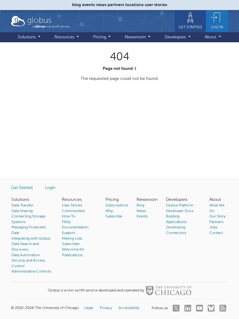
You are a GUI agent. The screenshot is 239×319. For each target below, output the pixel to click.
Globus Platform (179, 205)
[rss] (223, 308)
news (101, 5)
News (141, 211)
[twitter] (176, 308)
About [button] (211, 37)
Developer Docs (179, 211)
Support (68, 233)
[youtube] (199, 308)
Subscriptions (116, 205)
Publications (72, 255)
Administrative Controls (31, 271)
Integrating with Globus (30, 239)
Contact (216, 233)
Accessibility (129, 308)
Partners (216, 222)
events (88, 5)
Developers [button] (176, 37)
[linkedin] (188, 308)
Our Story (217, 216)
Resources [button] (64, 37)
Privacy (106, 308)
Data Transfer (22, 205)
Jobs (213, 227)
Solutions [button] (27, 37)
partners (116, 5)
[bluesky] (211, 308)
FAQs (66, 222)
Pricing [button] (100, 37)
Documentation (75, 227)
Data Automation (25, 255)
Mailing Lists (72, 239)
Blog (140, 205)
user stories (156, 5)
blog (76, 5)
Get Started (22, 188)
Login (50, 188)
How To (68, 216)
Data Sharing (22, 211)
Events (142, 216)
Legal (88, 308)
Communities (73, 211)
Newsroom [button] (136, 37)
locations (134, 5)
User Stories (72, 205)
